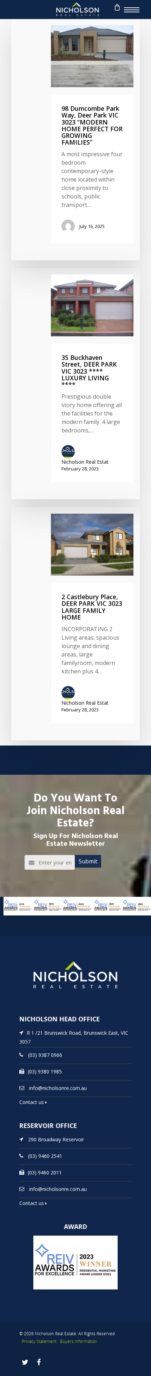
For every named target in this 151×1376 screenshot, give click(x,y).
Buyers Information (78, 1341)
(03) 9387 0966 (45, 1055)
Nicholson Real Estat (85, 461)
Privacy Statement (39, 1341)
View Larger (12, 919)
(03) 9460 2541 (45, 1156)
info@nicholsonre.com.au (58, 1088)
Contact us (32, 1102)
